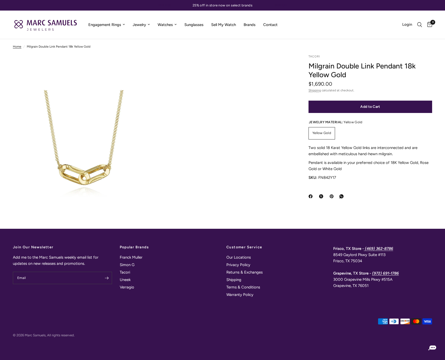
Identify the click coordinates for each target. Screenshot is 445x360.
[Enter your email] (107, 278)
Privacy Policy (238, 264)
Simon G (127, 264)
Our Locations (238, 257)
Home (17, 46)
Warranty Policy (239, 294)
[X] (322, 196)
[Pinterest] (333, 196)
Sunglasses (193, 24)
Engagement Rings (104, 24)
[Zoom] (142, 65)
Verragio (127, 287)
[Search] (420, 25)
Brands (249, 24)
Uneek (125, 279)
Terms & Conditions (243, 287)
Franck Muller (131, 257)
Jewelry (139, 24)
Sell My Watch (223, 24)
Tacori (125, 272)
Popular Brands (134, 247)
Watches (165, 24)
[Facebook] (312, 196)
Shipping (315, 90)
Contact (270, 24)
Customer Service (244, 247)
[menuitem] (106, 24)
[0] (428, 25)
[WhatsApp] (342, 196)
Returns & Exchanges (244, 272)
